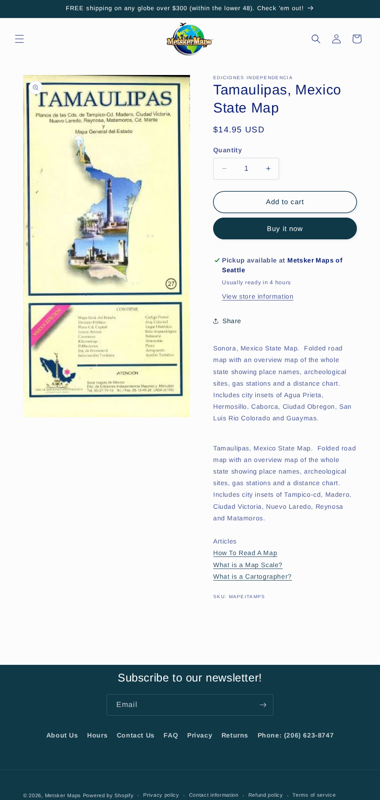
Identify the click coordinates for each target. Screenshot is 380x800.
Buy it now (285, 228)
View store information (257, 296)
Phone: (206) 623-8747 (296, 735)
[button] (19, 39)
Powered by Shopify (108, 795)
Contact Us (136, 735)
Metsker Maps (63, 795)
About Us (62, 735)
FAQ (171, 735)
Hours (97, 735)
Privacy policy (161, 795)
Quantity (227, 150)
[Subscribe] (263, 705)
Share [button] (231, 321)
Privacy (199, 735)
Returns (235, 735)
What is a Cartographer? (252, 576)
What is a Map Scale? (248, 565)
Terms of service (314, 795)
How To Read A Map (245, 552)
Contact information (214, 795)
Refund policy (265, 795)
